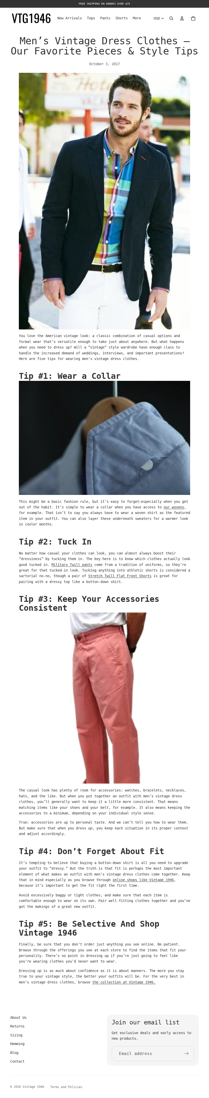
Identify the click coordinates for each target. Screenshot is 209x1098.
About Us (18, 1018)
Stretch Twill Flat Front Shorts (119, 576)
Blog (14, 1053)
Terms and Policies (66, 1087)
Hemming (17, 1044)
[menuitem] (136, 18)
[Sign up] (186, 1053)
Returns (17, 1026)
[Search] (171, 18)
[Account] (182, 18)
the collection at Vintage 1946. (123, 982)
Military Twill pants (71, 565)
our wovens (174, 507)
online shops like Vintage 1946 (143, 880)
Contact (17, 1061)
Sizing (16, 1035)
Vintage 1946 (33, 1087)
